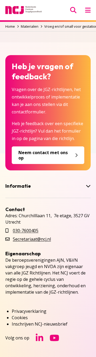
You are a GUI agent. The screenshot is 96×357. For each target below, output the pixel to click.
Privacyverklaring (29, 311)
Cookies (20, 318)
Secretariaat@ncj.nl (32, 239)
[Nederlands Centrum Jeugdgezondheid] (23, 10)
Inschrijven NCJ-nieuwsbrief (39, 324)
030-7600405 (25, 230)
